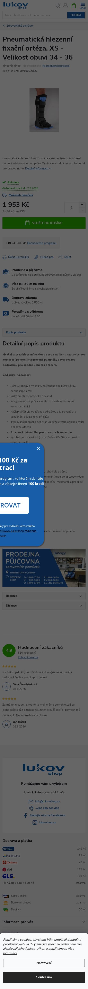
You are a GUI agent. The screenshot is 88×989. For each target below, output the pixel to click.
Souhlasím (44, 977)
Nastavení (44, 963)
